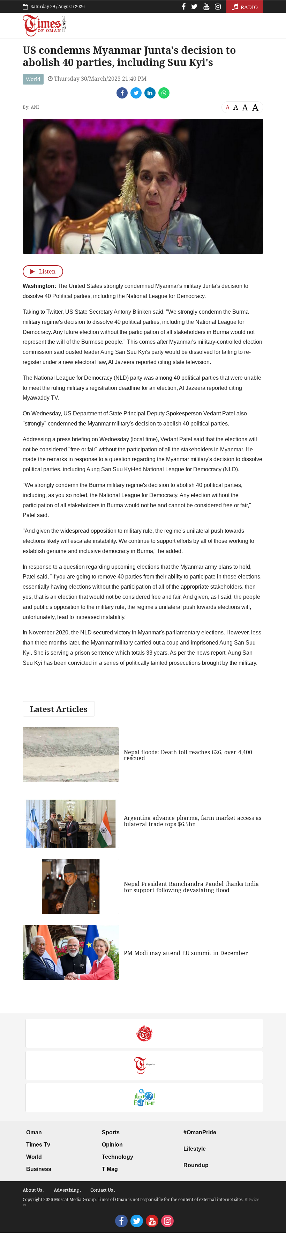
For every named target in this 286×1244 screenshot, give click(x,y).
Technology (117, 1157)
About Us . (33, 1190)
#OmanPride (199, 1132)
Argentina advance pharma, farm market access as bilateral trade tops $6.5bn (192, 821)
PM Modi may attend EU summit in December (186, 953)
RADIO (248, 6)
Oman (34, 1132)
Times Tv (38, 1145)
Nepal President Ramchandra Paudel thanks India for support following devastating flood (191, 887)
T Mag (110, 1169)
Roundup (196, 1165)
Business (38, 1169)
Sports (111, 1132)
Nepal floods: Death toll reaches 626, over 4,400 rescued (188, 755)
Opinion (112, 1145)
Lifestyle (194, 1149)
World (33, 79)
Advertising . (67, 1190)
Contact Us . (102, 1190)
